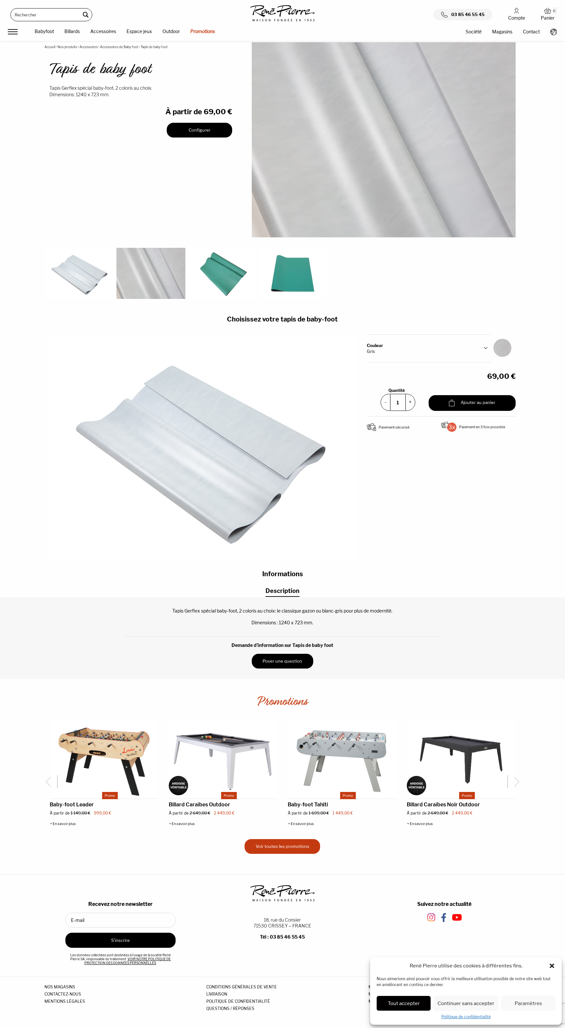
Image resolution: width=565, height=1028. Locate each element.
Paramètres (528, 1003)
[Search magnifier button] (86, 15)
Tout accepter (404, 1003)
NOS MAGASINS (59, 986)
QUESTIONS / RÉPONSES (230, 1008)
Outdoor (171, 31)
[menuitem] (44, 32)
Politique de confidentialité (466, 1016)
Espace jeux (139, 31)
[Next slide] (514, 781)
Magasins (502, 31)
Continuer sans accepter (465, 1003)
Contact (531, 31)
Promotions (202, 31)
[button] (552, 966)
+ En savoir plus (63, 824)
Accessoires (103, 31)
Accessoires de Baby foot (119, 47)
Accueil (49, 47)
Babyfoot (44, 31)
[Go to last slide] (51, 781)
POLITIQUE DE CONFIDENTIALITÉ (238, 1001)
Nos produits (67, 47)
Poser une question (282, 661)
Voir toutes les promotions (282, 846)
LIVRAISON (216, 994)
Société (474, 31)
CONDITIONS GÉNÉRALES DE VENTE (241, 986)
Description (282, 590)
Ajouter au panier (477, 402)
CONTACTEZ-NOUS (62, 994)
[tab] (282, 591)
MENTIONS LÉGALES (64, 1001)
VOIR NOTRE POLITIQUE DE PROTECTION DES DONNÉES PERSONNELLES (127, 961)
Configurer (200, 130)
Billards (72, 31)
